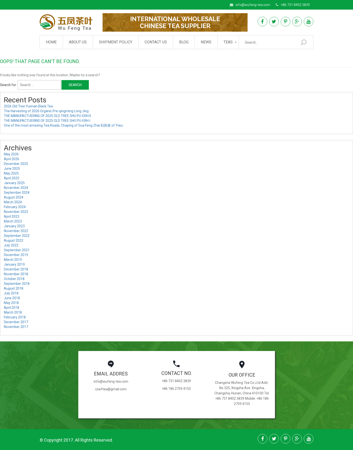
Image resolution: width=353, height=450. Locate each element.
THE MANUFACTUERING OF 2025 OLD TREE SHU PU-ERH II (47, 116)
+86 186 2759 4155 (176, 389)
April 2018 (11, 308)
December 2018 (16, 269)
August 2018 (13, 288)
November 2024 (16, 188)
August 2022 (13, 240)
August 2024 (13, 197)
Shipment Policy (115, 42)
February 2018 (15, 317)
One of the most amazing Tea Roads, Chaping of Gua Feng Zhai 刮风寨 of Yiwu (63, 125)
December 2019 (16, 255)
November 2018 (16, 274)
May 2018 (11, 303)
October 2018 (14, 279)
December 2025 (16, 164)
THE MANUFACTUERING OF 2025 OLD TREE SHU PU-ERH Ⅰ (47, 121)
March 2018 (13, 312)
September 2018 (17, 284)
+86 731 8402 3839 (295, 5)
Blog (184, 42)
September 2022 (17, 236)
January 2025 (14, 183)
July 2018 (11, 293)
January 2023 (14, 226)
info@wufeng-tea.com (253, 5)
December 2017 (16, 322)
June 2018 (12, 298)
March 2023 (13, 221)
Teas (228, 42)
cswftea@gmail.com (111, 389)
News (206, 42)
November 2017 (16, 327)
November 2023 (16, 212)
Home (51, 42)
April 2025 (11, 178)
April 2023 (11, 216)
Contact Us (156, 42)
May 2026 (11, 154)
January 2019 (14, 264)
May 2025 (11, 173)
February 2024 (15, 207)
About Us (78, 42)
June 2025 (12, 168)
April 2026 (11, 159)
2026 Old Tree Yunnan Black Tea (28, 106)
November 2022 (16, 231)
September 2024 (17, 192)
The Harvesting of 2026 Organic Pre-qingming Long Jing (46, 111)
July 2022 (11, 245)
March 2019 (13, 260)
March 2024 (13, 202)
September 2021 (17, 250)
